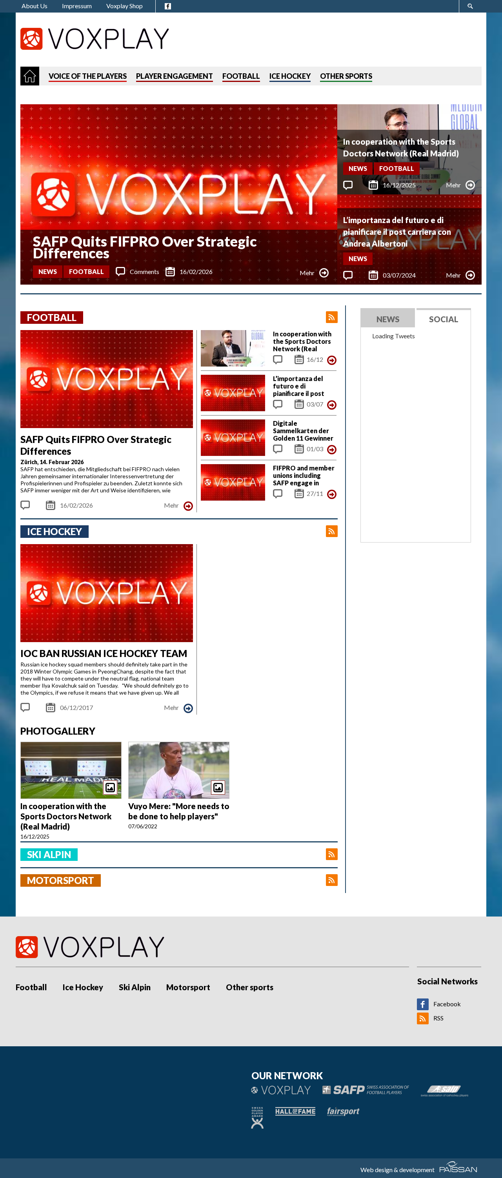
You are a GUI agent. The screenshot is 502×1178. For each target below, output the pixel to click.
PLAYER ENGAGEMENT (174, 76)
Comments (144, 271)
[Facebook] (423, 1007)
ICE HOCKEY (290, 76)
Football (86, 271)
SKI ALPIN (49, 854)
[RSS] (423, 1022)
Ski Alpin (135, 987)
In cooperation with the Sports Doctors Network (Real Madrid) (401, 147)
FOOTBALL (241, 76)
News (47, 271)
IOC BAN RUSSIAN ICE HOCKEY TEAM (103, 653)
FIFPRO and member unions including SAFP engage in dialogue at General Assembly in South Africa (304, 486)
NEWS (388, 319)
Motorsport (188, 987)
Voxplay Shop (124, 5)
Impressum (77, 5)
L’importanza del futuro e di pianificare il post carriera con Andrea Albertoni (397, 231)
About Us (34, 5)
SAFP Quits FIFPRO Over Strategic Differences (145, 247)
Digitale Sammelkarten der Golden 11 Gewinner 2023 (303, 434)
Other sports (249, 987)
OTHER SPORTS (346, 76)
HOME (29, 76)
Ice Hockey (83, 987)
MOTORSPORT (60, 880)
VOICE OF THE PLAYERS (88, 76)
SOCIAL (443, 319)
